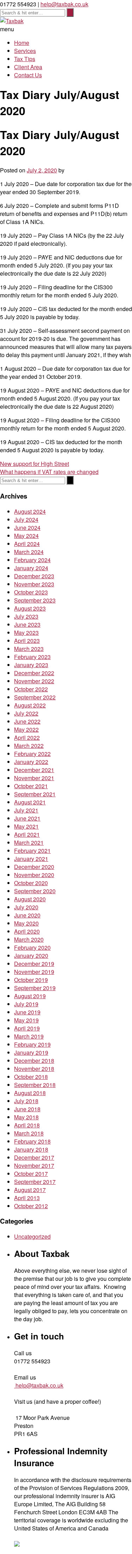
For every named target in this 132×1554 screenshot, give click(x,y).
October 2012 (31, 1206)
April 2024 (27, 544)
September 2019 (35, 988)
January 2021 (31, 859)
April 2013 (27, 1198)
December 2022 (34, 673)
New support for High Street (34, 464)
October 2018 (31, 1077)
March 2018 (29, 1133)
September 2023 (35, 600)
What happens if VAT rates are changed (49, 472)
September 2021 (35, 794)
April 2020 (27, 931)
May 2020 (26, 923)
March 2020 (29, 939)
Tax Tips (24, 59)
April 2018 (27, 1125)
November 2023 (34, 584)
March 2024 (29, 552)
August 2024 (30, 511)
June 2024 (27, 528)
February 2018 (32, 1141)
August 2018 (30, 1093)
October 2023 (31, 592)
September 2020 (35, 891)
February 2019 (32, 1044)
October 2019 (31, 980)
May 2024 (26, 536)
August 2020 (30, 899)
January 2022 (31, 762)
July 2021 (26, 810)
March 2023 (29, 649)
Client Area (28, 67)
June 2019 (27, 1012)
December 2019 (34, 964)
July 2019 (26, 1004)
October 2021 (31, 786)
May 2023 (26, 632)
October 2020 (31, 883)
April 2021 (27, 834)
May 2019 (26, 1020)
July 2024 (26, 519)
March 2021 (29, 842)
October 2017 (31, 1174)
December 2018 (34, 1060)
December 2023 (34, 576)
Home (21, 43)
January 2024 (31, 568)
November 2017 (34, 1165)
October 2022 (31, 689)
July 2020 (26, 907)
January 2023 (31, 665)
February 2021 (32, 851)
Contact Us (28, 75)
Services (25, 51)
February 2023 (32, 657)
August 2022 (30, 705)
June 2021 (27, 818)
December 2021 (34, 770)
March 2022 (29, 746)
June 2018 (27, 1109)
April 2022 (27, 737)
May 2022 (26, 729)
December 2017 (34, 1157)
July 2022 (26, 713)
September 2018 (35, 1085)
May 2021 (26, 826)
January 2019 (31, 1052)
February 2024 (32, 560)
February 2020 (32, 947)
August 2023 (30, 608)
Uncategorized (32, 1236)
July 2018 (26, 1101)
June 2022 (27, 721)
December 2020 (34, 867)
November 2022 (34, 681)
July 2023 (26, 616)
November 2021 (34, 778)
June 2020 (27, 915)
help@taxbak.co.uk (64, 4)
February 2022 (32, 754)
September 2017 (35, 1182)
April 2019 (27, 1028)
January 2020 (31, 956)
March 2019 (29, 1036)
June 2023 (27, 624)
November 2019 (34, 972)
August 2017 (30, 1190)
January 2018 (31, 1149)
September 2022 (35, 697)
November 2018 (34, 1069)
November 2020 (34, 875)
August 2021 (30, 802)
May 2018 (26, 1117)
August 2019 (30, 996)
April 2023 (27, 641)
